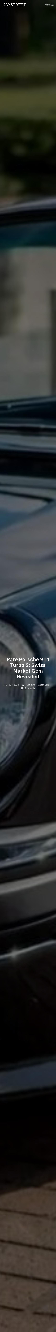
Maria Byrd (30, 684)
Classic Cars (43, 684)
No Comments (28, 688)
